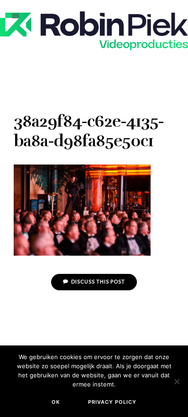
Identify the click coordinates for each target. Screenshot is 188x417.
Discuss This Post (97, 281)
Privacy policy (112, 402)
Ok (56, 402)
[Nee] (176, 381)
